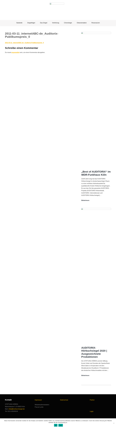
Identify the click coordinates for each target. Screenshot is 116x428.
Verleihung (55, 23)
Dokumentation (82, 23)
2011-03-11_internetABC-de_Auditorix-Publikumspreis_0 (24, 42)
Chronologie (68, 23)
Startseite (19, 23)
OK (56, 425)
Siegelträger (31, 23)
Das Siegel (43, 23)
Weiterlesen (85, 201)
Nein (60, 425)
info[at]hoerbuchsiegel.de (16, 409)
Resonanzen (96, 23)
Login (91, 411)
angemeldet (15, 52)
